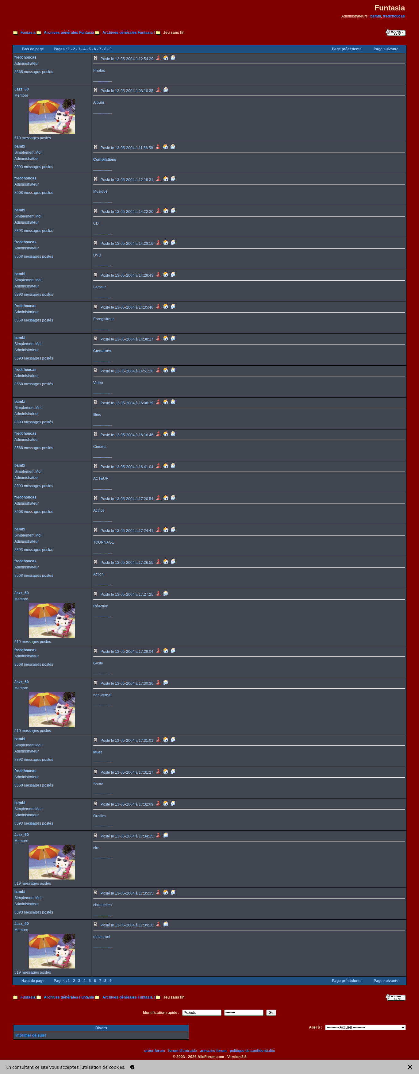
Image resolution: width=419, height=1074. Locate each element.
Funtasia (28, 32)
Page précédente (347, 49)
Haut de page (32, 981)
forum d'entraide (182, 1051)
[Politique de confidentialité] (132, 1067)
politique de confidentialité (252, 1051)
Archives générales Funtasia (69, 32)
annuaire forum (213, 1051)
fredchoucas (394, 16)
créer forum (154, 1051)
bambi (375, 16)
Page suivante (386, 49)
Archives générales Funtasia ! (128, 32)
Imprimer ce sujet (30, 1035)
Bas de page (33, 49)
